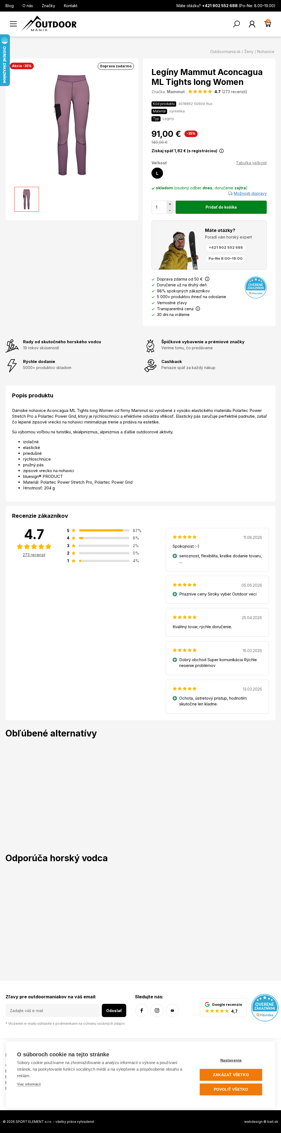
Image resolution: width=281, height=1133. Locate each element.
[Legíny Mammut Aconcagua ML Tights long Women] (26, 199)
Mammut (176, 91)
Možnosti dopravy (250, 193)
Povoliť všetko (231, 1089)
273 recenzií (34, 554)
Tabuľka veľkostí (251, 162)
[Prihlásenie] (252, 24)
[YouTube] (172, 1010)
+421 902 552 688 (226, 247)
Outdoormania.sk (225, 51)
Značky (48, 5)
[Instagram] (157, 1010)
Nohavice (265, 51)
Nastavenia (231, 1060)
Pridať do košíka (221, 207)
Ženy (249, 51)
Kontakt (70, 5)
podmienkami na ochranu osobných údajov (90, 1023)
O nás (28, 5)
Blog (9, 5)
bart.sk (272, 1122)
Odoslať (114, 1010)
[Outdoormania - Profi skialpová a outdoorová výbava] (49, 23)
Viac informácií (29, 1084)
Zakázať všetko (231, 1075)
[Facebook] (141, 1010)
